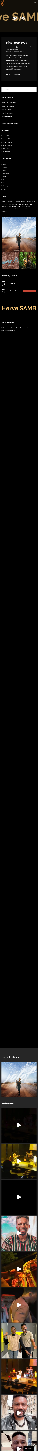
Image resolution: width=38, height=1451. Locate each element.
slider (23, 206)
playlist (4, 206)
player (32, 204)
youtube (4, 211)
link (10, 204)
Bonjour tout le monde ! (8, 102)
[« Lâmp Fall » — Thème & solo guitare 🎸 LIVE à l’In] (18, 1125)
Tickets (29, 291)
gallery (13, 49)
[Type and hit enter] (35, 89)
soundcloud (15, 209)
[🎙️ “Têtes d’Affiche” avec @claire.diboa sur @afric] (18, 1340)
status (21, 209)
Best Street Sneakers (7, 113)
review (14, 206)
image (33, 201)
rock (19, 206)
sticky (26, 209)
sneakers (28, 206)
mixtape (14, 204)
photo (16, 49)
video (30, 209)
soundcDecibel (6, 209)
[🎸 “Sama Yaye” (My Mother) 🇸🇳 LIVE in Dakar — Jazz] (18, 1305)
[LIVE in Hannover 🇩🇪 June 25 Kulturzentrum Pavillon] (18, 1412)
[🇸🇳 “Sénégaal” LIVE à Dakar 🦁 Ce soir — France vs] (18, 1269)
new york (21, 204)
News (7, 49)
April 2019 (6, 148)
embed (18, 201)
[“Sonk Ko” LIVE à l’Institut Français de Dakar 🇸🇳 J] (18, 1161)
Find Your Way (16, 42)
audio (3, 201)
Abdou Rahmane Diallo (23, 47)
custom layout (10, 201)
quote (9, 206)
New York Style (6, 109)
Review (5, 180)
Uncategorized (7, 186)
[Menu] (35, 3)
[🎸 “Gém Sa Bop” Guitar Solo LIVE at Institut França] (18, 1376)
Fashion (5, 167)
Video (4, 189)
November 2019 (7, 145)
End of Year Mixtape (7, 106)
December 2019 (7, 142)
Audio (4, 164)
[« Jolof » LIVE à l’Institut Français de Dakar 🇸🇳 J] (18, 1197)
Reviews (5, 183)
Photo (4, 176)
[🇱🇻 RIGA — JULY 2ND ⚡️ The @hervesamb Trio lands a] (18, 1233)
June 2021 (6, 136)
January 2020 (6, 139)
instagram (4, 204)
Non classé (6, 173)
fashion (23, 201)
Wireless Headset (6, 116)
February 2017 (7, 151)
